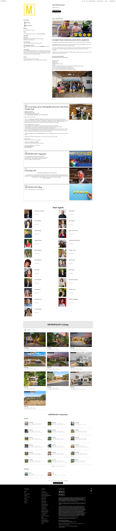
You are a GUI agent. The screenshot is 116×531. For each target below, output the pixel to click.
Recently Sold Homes (44, 521)
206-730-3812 (37, 214)
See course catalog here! (47, 178)
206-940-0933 (71, 292)
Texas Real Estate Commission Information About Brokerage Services (68, 517)
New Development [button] (100, 1)
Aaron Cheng (38, 230)
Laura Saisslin (38, 279)
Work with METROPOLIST (56, 11)
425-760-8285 (37, 302)
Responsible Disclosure (65, 498)
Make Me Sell (43, 499)
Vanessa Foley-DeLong (74, 240)
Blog (43, 189)
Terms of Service (76, 497)
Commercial (43, 514)
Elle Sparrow (38, 289)
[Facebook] (91, 491)
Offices (25, 501)
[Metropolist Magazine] (80, 166)
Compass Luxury (44, 501)
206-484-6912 (71, 273)
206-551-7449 (37, 312)
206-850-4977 (71, 283)
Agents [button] (106, 1)
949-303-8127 (37, 253)
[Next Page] (65, 466)
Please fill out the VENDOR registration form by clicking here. (34, 143)
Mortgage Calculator (44, 504)
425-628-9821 (71, 302)
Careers (25, 498)
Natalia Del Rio (38, 240)
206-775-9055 (37, 292)
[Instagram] (91, 489)
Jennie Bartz (72, 220)
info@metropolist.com (55, 7)
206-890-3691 (37, 273)
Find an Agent (43, 502)
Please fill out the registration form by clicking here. (33, 139)
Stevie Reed (71, 269)
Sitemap (42, 523)
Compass (49, 480)
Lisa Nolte (37, 269)
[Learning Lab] (80, 183)
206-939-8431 (37, 243)
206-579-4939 (71, 214)
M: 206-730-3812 (54, 9)
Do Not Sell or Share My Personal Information (66, 497)
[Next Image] (44, 339)
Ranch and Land (44, 518)
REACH (34, 58)
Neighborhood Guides (44, 511)
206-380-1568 (71, 253)
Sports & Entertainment (45, 515)
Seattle (62, 480)
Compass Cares (43, 508)
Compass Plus (43, 507)
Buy (82, 1)
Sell (87, 1)
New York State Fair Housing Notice (64, 520)
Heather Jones (72, 250)
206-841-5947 (37, 263)
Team (25, 492)
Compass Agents (53, 480)
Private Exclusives (44, 492)
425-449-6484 (37, 283)
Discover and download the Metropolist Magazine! (33, 159)
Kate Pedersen (38, 260)
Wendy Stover (72, 289)
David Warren (38, 299)
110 (62, 466)
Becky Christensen (73, 230)
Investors (25, 495)
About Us (25, 491)
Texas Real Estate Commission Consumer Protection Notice (67, 518)
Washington (58, 480)
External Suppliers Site (44, 520)
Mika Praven (72, 260)
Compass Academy (44, 505)
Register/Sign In (112, 1)
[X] (91, 493)
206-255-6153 (71, 263)
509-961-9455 (71, 224)
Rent (85, 1)
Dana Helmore (38, 250)
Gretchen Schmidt (73, 279)
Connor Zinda (38, 309)
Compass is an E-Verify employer (75, 498)
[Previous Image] (25, 339)
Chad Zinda (71, 211)
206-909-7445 (71, 243)
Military (42, 517)
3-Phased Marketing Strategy (46, 495)
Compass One (43, 498)
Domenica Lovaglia (39, 211)
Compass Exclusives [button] (91, 1)
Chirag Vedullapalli (73, 299)
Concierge (43, 491)
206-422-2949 (37, 224)
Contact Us (26, 499)
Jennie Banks (38, 220)
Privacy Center (81, 497)
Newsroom (26, 502)
